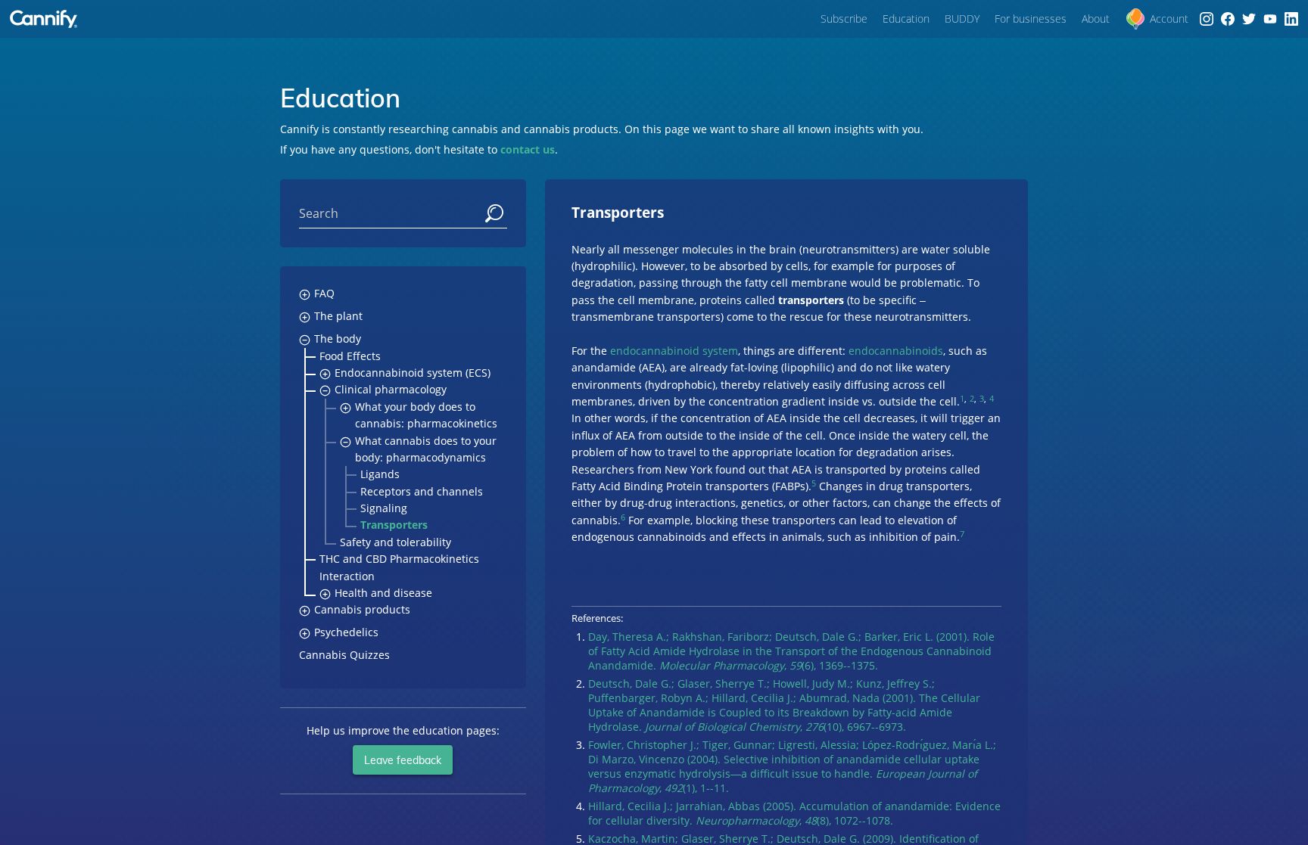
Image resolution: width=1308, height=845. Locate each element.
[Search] (494, 213)
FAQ (324, 293)
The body (337, 338)
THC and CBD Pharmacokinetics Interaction (399, 566)
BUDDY (962, 18)
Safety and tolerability (395, 542)
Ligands (380, 474)
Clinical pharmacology (391, 389)
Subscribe (844, 18)
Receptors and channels (421, 491)
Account (1169, 18)
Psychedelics (346, 632)
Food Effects (350, 356)
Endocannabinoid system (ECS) (412, 372)
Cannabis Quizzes (344, 655)
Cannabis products (362, 609)
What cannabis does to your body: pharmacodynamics (426, 448)
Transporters (394, 524)
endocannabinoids (896, 350)
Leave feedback (402, 760)
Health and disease (383, 593)
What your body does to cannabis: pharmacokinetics (426, 414)
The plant (338, 316)
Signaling (383, 508)
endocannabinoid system (674, 350)
